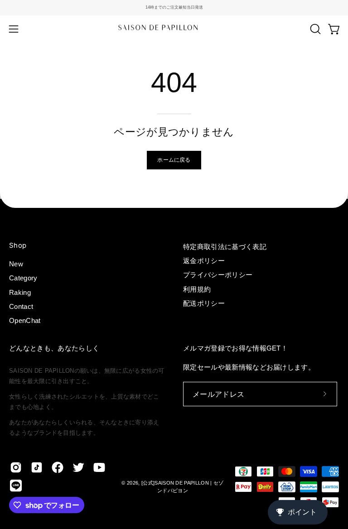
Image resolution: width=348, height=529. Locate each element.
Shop (17, 245)
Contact (21, 306)
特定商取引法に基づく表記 (224, 246)
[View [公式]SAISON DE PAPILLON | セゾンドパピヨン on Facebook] (57, 467)
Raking (20, 292)
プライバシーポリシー (217, 275)
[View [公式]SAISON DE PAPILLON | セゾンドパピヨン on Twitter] (78, 467)
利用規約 (197, 289)
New (16, 264)
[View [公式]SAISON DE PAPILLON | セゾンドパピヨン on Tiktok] (37, 467)
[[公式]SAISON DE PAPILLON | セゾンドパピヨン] (174, 28)
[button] (314, 29)
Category (23, 278)
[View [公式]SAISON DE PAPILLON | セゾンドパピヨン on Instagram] (16, 467)
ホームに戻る (173, 159)
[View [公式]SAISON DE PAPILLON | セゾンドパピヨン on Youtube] (99, 467)
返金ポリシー (204, 260)
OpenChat (25, 321)
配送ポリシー (204, 303)
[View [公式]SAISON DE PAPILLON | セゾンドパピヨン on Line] (16, 485)
